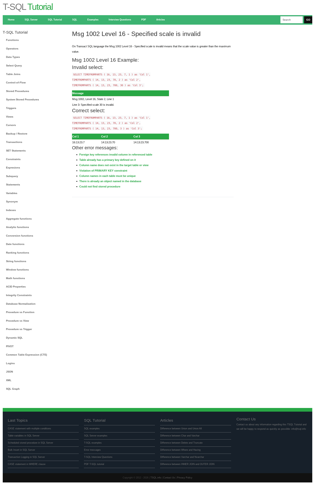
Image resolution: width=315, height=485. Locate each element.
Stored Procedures (17, 91)
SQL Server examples (95, 435)
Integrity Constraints (19, 295)
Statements (13, 184)
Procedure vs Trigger (19, 329)
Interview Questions (120, 19)
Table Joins (13, 74)
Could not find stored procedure (99, 186)
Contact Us (169, 477)
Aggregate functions (19, 218)
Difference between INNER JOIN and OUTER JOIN (187, 464)
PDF (143, 19)
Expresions (13, 167)
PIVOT (10, 346)
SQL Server (31, 19)
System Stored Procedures (22, 99)
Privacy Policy (184, 477)
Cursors (11, 125)
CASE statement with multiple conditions (29, 428)
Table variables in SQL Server (23, 435)
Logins (10, 363)
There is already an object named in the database (110, 181)
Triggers (11, 108)
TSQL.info (155, 477)
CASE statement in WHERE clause (26, 464)
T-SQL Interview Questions (98, 457)
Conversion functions (19, 235)
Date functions (15, 244)
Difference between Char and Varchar (179, 435)
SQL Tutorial (55, 19)
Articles (160, 19)
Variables (11, 193)
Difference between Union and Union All (181, 428)
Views (9, 116)
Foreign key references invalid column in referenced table (115, 154)
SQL (74, 19)
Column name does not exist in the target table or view (114, 165)
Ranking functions (17, 252)
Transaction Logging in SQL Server (26, 457)
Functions (12, 40)
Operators (12, 48)
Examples (92, 19)
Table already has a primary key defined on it (107, 159)
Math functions (15, 278)
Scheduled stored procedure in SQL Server (30, 443)
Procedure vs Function (20, 312)
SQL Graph (13, 388)
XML (8, 380)
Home (11, 19)
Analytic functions (17, 227)
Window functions (17, 269)
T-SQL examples (93, 443)
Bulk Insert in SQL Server (21, 450)
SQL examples (92, 428)
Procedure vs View (17, 320)
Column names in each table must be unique (107, 175)
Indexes (11, 210)
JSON (9, 371)
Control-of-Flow (16, 82)
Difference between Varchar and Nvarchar (182, 457)
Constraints (13, 159)
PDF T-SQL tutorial (94, 464)
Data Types (13, 56)
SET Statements (16, 150)
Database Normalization (21, 303)
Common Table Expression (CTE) (26, 354)
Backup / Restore (16, 133)
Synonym (12, 201)
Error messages (92, 450)
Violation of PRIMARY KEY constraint (103, 170)
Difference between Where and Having (180, 450)
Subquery (12, 176)
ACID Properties (16, 286)
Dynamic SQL (14, 337)
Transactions (14, 142)
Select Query (14, 65)
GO (308, 19)
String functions (16, 261)
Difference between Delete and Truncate (181, 443)
